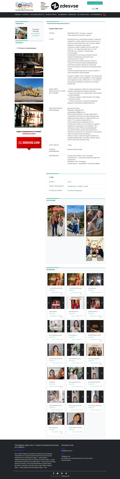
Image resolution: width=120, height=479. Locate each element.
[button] (49, 279)
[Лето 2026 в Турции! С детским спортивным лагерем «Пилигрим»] (29, 90)
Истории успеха (83, 14)
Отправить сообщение (36, 34)
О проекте (25, 14)
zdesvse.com (65, 476)
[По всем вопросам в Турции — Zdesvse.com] (29, 115)
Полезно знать (51, 14)
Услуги (92, 292)
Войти (94, 9)
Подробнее (52, 290)
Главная (17, 14)
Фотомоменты (96, 14)
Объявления (62, 14)
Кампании (72, 14)
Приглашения (55, 292)
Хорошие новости (37, 14)
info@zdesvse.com (66, 451)
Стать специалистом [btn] (95, 3)
